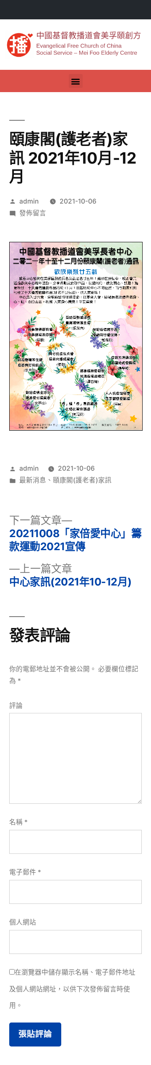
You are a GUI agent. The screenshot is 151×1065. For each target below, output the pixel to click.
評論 (16, 706)
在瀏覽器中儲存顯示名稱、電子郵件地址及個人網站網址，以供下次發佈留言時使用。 (72, 988)
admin (29, 201)
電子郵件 (25, 872)
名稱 (18, 822)
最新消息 (32, 480)
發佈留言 (32, 213)
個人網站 (22, 922)
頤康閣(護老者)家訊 (82, 480)
